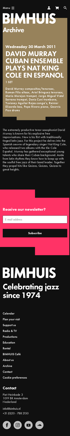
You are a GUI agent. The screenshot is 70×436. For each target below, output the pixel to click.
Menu (6, 8)
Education (9, 342)
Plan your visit (11, 319)
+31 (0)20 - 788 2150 (16, 413)
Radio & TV (10, 331)
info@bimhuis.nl (12, 409)
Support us (9, 325)
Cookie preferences (15, 377)
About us (8, 360)
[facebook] (7, 425)
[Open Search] (65, 8)
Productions (10, 337)
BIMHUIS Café (12, 354)
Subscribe (35, 233)
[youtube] (28, 425)
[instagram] (18, 425)
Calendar (8, 313)
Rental (7, 348)
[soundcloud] (39, 425)
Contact (7, 372)
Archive (13, 29)
